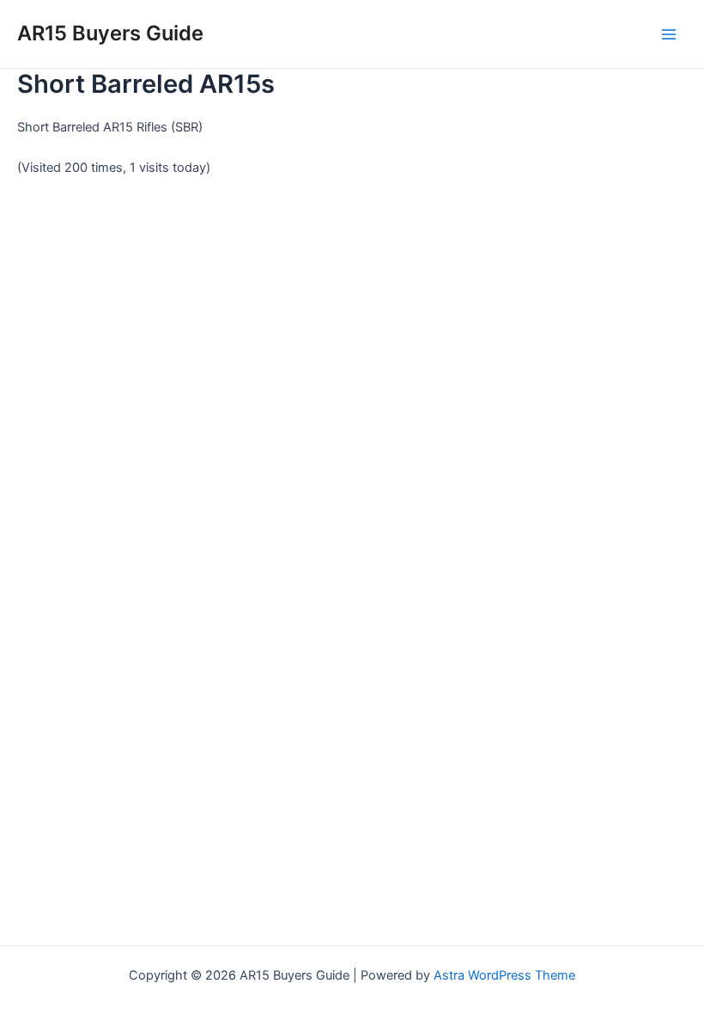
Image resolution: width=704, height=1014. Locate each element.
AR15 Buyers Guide (110, 33)
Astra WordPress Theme (504, 975)
